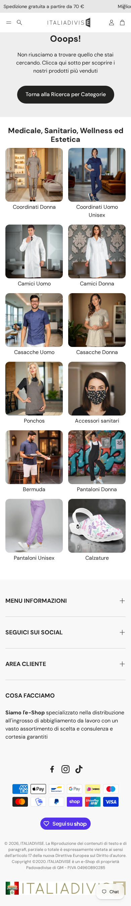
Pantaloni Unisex (34, 557)
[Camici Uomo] (34, 251)
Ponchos (34, 420)
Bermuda (34, 489)
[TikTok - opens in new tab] (79, 769)
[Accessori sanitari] (97, 389)
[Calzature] (97, 526)
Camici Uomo (34, 283)
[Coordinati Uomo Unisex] (97, 175)
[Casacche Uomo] (34, 320)
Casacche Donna (97, 352)
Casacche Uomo (34, 352)
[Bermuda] (34, 457)
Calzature (97, 557)
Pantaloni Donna (97, 489)
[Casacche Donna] (97, 320)
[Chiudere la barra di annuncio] (124, 5)
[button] (8, 22)
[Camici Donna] (97, 251)
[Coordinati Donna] (34, 175)
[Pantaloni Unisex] (34, 526)
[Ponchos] (34, 389)
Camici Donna (97, 283)
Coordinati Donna (34, 206)
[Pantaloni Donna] (97, 457)
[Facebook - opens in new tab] (52, 769)
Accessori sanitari (97, 420)
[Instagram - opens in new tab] (65, 769)
